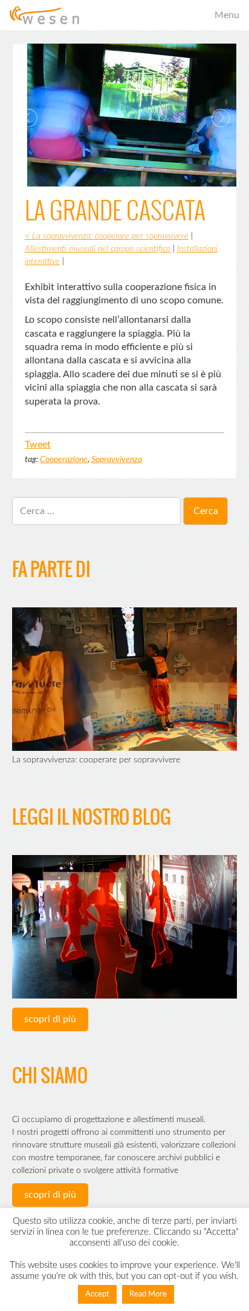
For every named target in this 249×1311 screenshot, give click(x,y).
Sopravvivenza (116, 459)
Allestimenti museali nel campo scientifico (97, 249)
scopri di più (50, 1019)
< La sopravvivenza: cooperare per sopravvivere (107, 236)
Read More (148, 1294)
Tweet (38, 444)
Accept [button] (97, 1294)
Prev (28, 118)
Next (220, 118)
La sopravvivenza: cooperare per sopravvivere (96, 760)
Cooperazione (64, 459)
